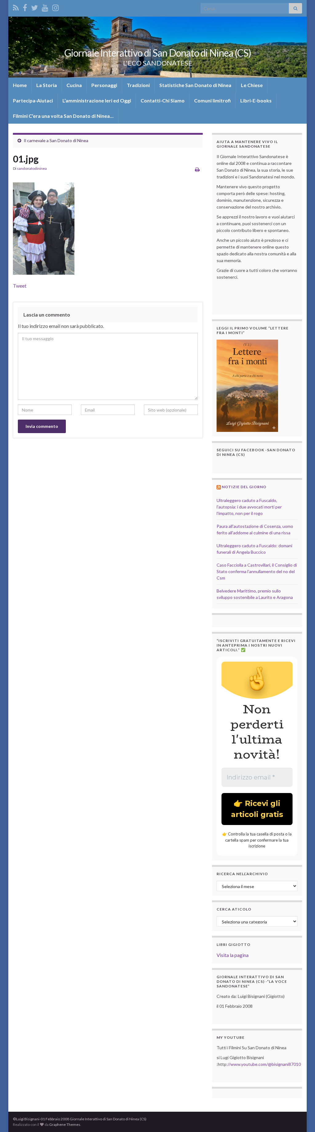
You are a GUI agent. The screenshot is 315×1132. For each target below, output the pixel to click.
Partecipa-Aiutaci (33, 100)
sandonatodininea (32, 168)
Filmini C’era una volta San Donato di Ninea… (63, 116)
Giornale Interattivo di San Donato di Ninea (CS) (157, 53)
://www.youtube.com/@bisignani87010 (263, 1064)
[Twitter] (34, 6)
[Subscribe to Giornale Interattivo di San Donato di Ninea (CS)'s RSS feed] (16, 6)
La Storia (46, 85)
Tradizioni (138, 85)
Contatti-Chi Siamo (163, 100)
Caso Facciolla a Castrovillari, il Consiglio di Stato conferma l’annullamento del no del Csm (257, 571)
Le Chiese (252, 85)
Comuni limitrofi (212, 100)
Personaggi (104, 85)
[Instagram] (55, 6)
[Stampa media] (197, 169)
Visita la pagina (233, 955)
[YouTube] (45, 6)
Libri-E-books (256, 100)
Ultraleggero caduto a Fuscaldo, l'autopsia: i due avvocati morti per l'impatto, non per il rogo (249, 507)
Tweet (19, 286)
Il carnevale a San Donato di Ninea (56, 140)
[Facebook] (25, 6)
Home (20, 85)
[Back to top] (301, 1118)
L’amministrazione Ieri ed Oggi (96, 100)
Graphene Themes (64, 1124)
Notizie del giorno (244, 486)
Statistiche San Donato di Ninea (195, 85)
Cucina (74, 85)
